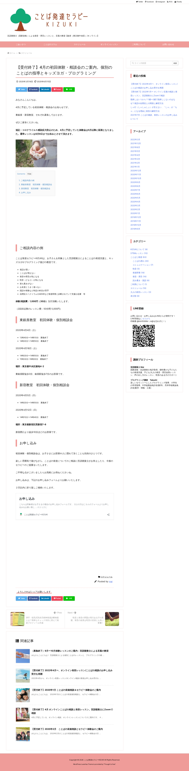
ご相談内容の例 (26, 180)
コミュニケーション (143, 265)
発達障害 (139, 272)
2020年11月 (135, 174)
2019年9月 (135, 229)
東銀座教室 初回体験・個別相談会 (35, 184)
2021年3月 (135, 159)
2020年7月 (135, 190)
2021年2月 (135, 163)
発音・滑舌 (140, 276)
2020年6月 (135, 194)
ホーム (12, 53)
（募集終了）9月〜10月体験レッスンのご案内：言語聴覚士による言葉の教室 (70, 650)
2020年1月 (135, 213)
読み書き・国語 (141, 280)
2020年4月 (135, 201)
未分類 (134, 296)
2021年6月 (135, 147)
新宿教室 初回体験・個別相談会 (34, 188)
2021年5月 (135, 151)
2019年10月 (135, 225)
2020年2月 (135, 209)
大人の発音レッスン (140, 292)
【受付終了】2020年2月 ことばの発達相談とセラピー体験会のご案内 (67, 729)
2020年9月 (135, 182)
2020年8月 (135, 186)
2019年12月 (135, 217)
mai (110, 581)
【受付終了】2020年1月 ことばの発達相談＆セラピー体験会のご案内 (66, 689)
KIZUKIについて (139, 249)
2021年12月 (135, 143)
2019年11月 (135, 221)
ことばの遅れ (141, 261)
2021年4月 (135, 155)
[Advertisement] (65, 218)
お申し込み (25, 192)
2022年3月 (135, 139)
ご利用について (138, 284)
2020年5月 (135, 198)
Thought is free (109, 764)
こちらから (145, 318)
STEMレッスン (139, 253)
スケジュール (26, 53)
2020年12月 (135, 170)
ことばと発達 (138, 257)
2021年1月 (135, 166)
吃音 (136, 269)
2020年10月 (135, 178)
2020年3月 (135, 205)
